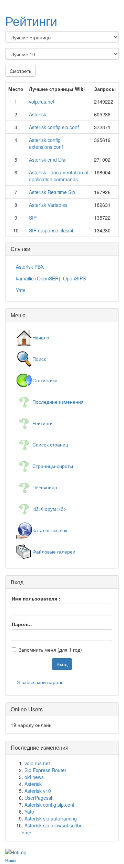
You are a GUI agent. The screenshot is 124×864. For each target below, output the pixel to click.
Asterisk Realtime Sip (52, 192)
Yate (29, 811)
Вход (62, 664)
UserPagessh (39, 797)
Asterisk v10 (37, 790)
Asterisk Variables (48, 204)
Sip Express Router (45, 770)
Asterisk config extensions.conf (46, 143)
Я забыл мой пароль (40, 682)
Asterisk (37, 114)
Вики (10, 860)
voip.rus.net (41, 101)
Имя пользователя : (36, 598)
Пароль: (22, 624)
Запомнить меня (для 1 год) (50, 649)
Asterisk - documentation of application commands (59, 176)
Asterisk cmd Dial (47, 159)
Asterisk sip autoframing (50, 818)
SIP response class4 (51, 230)
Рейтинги (31, 20)
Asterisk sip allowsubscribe (53, 825)
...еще (24, 832)
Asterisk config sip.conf (54, 127)
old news (34, 777)
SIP (33, 217)
